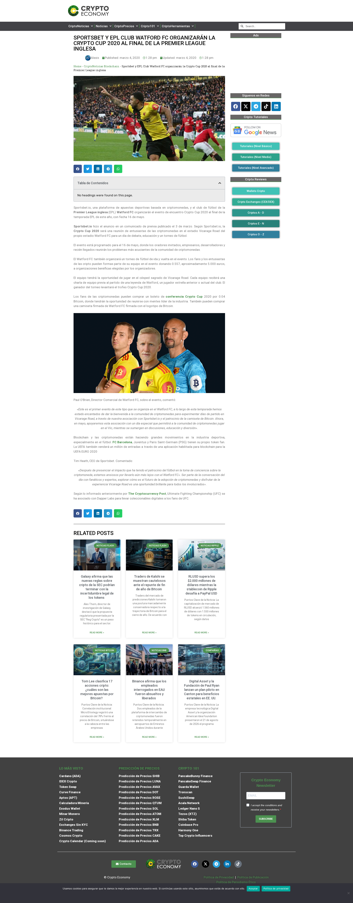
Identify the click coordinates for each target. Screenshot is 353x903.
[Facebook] (235, 106)
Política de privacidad (276, 888)
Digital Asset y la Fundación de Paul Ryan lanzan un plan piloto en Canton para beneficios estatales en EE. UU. (201, 689)
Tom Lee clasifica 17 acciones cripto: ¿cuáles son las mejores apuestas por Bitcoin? (97, 689)
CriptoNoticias (78, 26)
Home (77, 66)
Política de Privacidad (219, 877)
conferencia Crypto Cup (183, 296)
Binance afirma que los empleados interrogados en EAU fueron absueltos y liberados (149, 689)
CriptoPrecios (124, 26)
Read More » (97, 632)
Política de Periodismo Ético (236, 882)
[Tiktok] (266, 106)
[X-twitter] (245, 106)
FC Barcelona (122, 442)
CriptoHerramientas (176, 26)
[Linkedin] (276, 106)
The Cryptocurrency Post (147, 493)
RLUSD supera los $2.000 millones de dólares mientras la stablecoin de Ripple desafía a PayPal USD (202, 584)
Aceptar (253, 888)
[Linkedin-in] (227, 864)
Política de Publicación (253, 877)
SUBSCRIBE (266, 819)
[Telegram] (256, 106)
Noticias (102, 26)
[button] (78, 169)
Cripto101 (148, 26)
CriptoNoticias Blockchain (101, 66)
